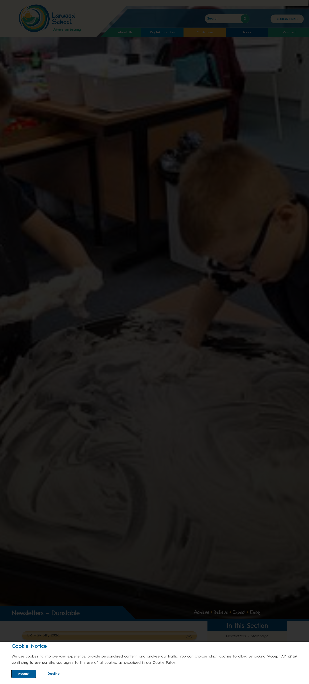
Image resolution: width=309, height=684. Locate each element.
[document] (154, 342)
